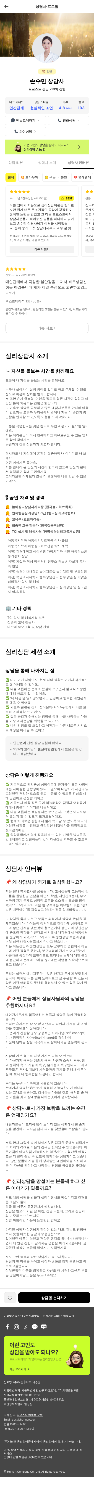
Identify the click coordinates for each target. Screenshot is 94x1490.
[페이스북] (7, 1327)
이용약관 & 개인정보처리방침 (21, 1316)
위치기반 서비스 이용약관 (58, 1316)
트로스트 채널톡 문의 (30, 1415)
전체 (11, 177)
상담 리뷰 (15, 162)
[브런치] (25, 1327)
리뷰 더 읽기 (42, 249)
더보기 (10, 293)
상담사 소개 (47, 162)
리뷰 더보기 (47, 328)
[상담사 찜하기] (10, 1297)
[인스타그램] (16, 1327)
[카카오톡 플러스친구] (34, 1327)
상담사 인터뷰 (78, 162)
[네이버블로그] (43, 1327)
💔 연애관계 (82, 177)
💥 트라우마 (29, 177)
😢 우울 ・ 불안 (55, 177)
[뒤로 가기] (6, 6)
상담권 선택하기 (54, 1297)
